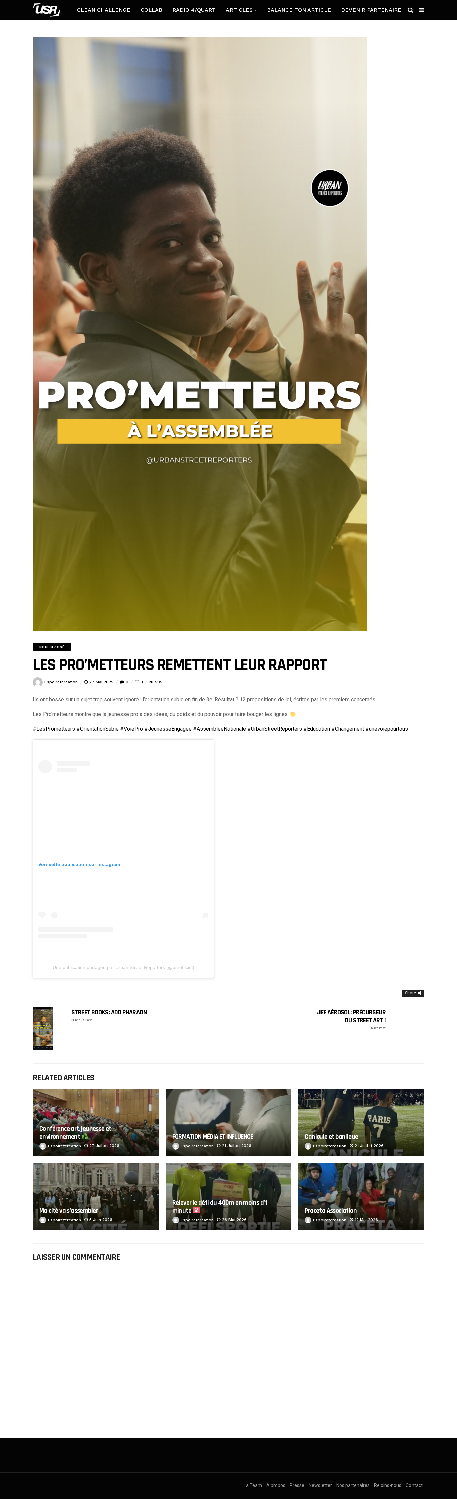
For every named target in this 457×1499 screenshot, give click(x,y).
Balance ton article (299, 10)
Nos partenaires (353, 1485)
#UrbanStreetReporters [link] (274, 729)
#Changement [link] (347, 729)
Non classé (52, 647)
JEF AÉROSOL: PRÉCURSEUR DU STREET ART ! (351, 1019)
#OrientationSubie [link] (97, 729)
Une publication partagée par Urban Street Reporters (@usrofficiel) (123, 967)
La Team (253, 1485)
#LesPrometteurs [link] (54, 729)
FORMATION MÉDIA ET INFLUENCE (212, 1136)
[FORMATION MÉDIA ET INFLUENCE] (229, 1122)
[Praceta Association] (361, 1196)
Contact (414, 1485)
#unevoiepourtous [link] (386, 729)
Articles (239, 10)
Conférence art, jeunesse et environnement (75, 1132)
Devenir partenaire (371, 10)
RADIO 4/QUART (194, 10)
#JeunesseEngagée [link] (168, 729)
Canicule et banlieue (331, 1136)
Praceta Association (331, 1210)
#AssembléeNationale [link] (219, 729)
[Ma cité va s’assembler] (96, 1196)
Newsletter (320, 1485)
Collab (151, 10)
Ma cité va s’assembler (68, 1210)
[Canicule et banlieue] (361, 1122)
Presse (297, 1485)
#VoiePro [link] (131, 729)
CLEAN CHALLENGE (103, 10)
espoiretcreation (61, 682)
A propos (275, 1485)
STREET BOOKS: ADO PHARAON (109, 1015)
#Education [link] (316, 729)
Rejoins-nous (387, 1485)
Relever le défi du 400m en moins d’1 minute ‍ (219, 1206)
